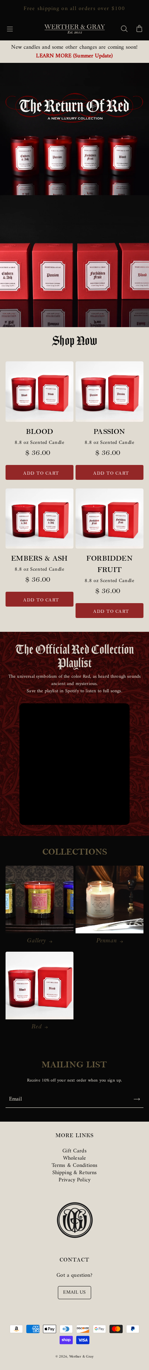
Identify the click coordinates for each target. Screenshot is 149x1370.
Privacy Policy (74, 1180)
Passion (109, 432)
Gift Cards (74, 1151)
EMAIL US (74, 1292)
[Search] (124, 29)
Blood (39, 432)
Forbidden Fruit (109, 564)
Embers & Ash (39, 559)
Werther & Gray (81, 1356)
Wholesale (74, 1158)
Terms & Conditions (75, 1165)
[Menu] (10, 29)
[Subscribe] (137, 1099)
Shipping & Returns (74, 1173)
